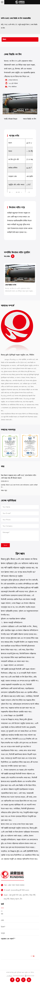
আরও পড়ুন (4, 490)
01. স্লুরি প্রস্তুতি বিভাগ (22, 24)
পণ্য (5, 24)
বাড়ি (2, 24)
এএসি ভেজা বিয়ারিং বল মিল (23, 626)
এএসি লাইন (11, 24)
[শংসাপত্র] (27, 446)
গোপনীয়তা (9, 976)
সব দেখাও (7, 256)
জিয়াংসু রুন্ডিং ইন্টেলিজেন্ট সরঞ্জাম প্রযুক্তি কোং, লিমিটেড (22, 972)
